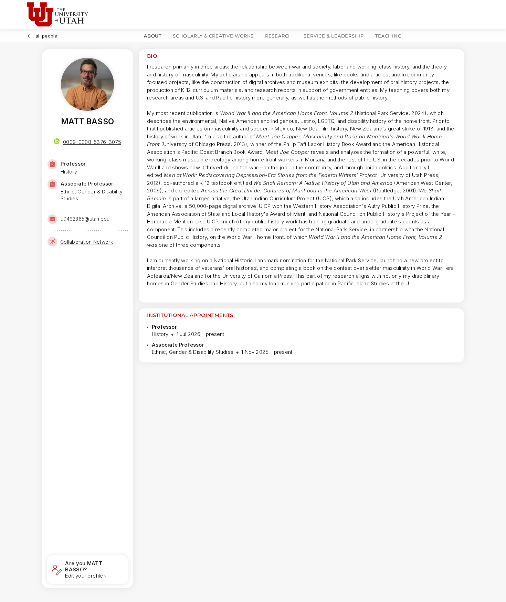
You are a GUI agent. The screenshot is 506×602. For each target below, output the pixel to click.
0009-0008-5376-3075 (92, 142)
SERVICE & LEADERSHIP (334, 36)
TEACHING (388, 36)
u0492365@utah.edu (85, 219)
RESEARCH (278, 36)
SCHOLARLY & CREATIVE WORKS (213, 36)
